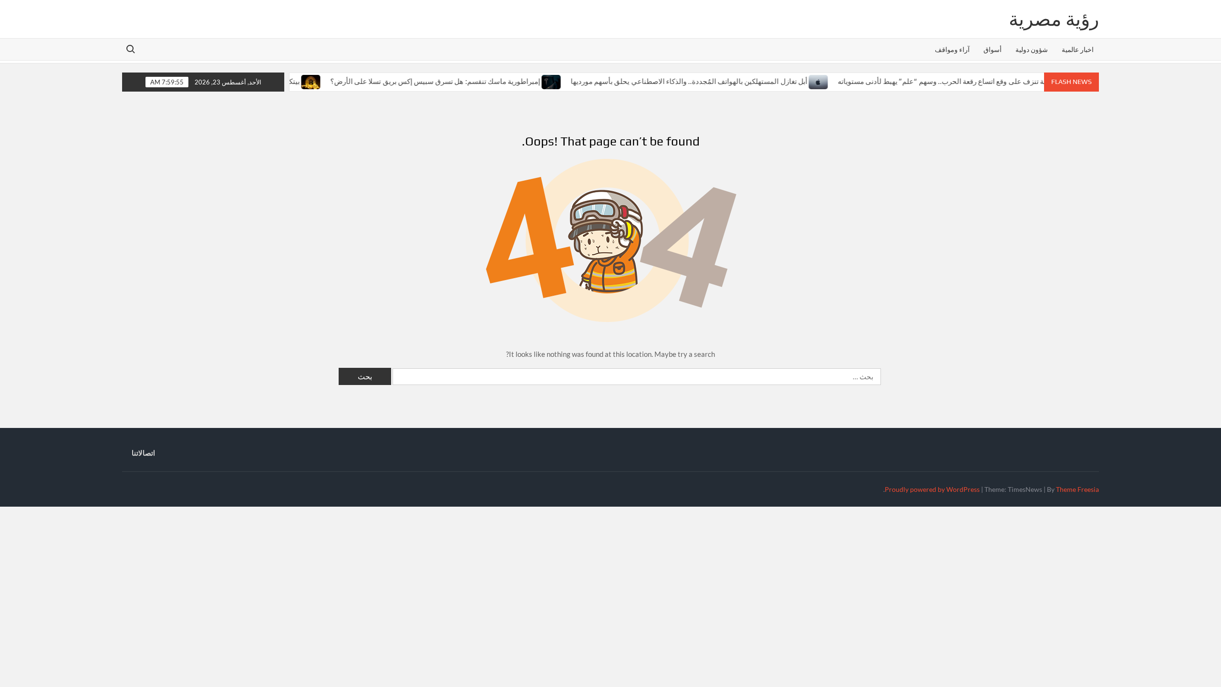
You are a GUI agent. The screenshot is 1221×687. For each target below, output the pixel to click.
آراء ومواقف (952, 49)
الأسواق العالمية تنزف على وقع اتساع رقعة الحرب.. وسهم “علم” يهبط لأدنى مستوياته (946, 81)
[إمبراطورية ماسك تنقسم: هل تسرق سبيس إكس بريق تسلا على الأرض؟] (535, 81)
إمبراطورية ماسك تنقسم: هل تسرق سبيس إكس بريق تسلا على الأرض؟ (418, 81)
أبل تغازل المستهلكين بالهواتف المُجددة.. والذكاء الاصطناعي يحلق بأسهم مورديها (672, 81)
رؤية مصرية (1054, 19)
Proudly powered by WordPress (932, 489)
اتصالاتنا (143, 452)
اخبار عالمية (1078, 49)
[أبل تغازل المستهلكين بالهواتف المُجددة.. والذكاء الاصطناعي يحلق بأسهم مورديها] (802, 81)
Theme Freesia (1077, 489)
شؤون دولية (1031, 49)
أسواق (992, 49)
